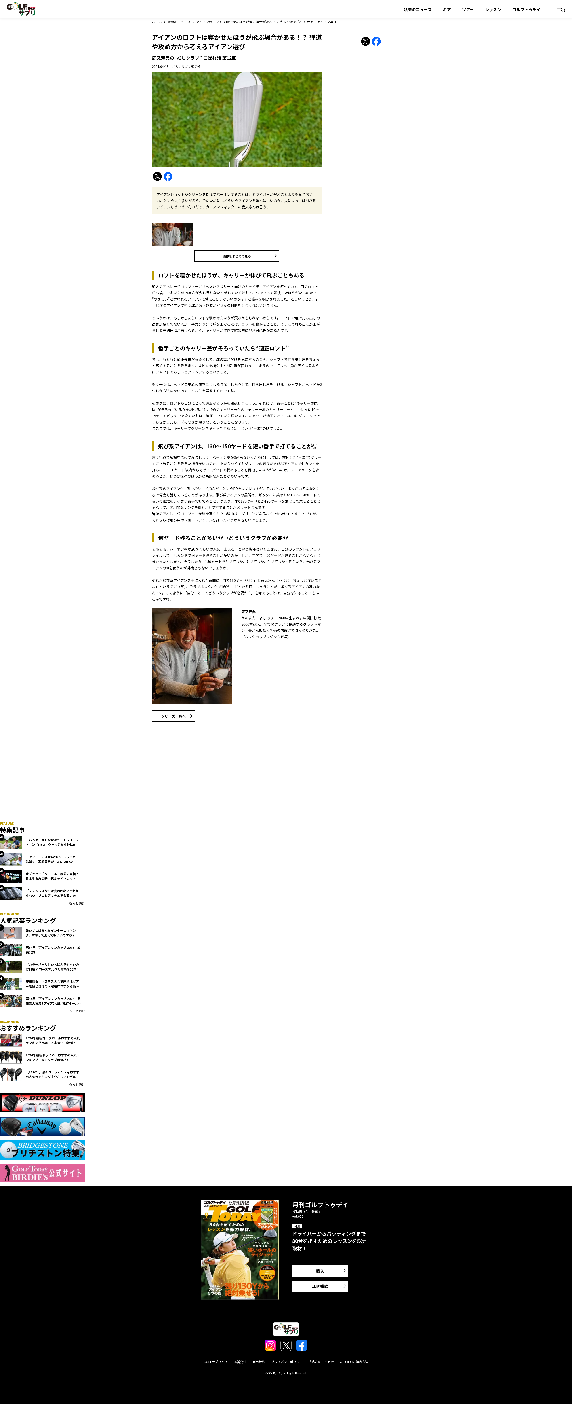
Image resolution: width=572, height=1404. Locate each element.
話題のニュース (418, 9)
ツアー (468, 9)
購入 (320, 1271)
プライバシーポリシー (287, 1362)
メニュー (561, 9)
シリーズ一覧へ (173, 716)
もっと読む (77, 903)
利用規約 (258, 1362)
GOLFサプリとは (215, 1362)
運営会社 (240, 1362)
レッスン (493, 9)
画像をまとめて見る (237, 256)
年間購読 (320, 1286)
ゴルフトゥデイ (526, 9)
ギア (447, 9)
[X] (157, 176)
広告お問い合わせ (321, 1362)
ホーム (157, 21)
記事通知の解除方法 (354, 1362)
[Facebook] (168, 176)
